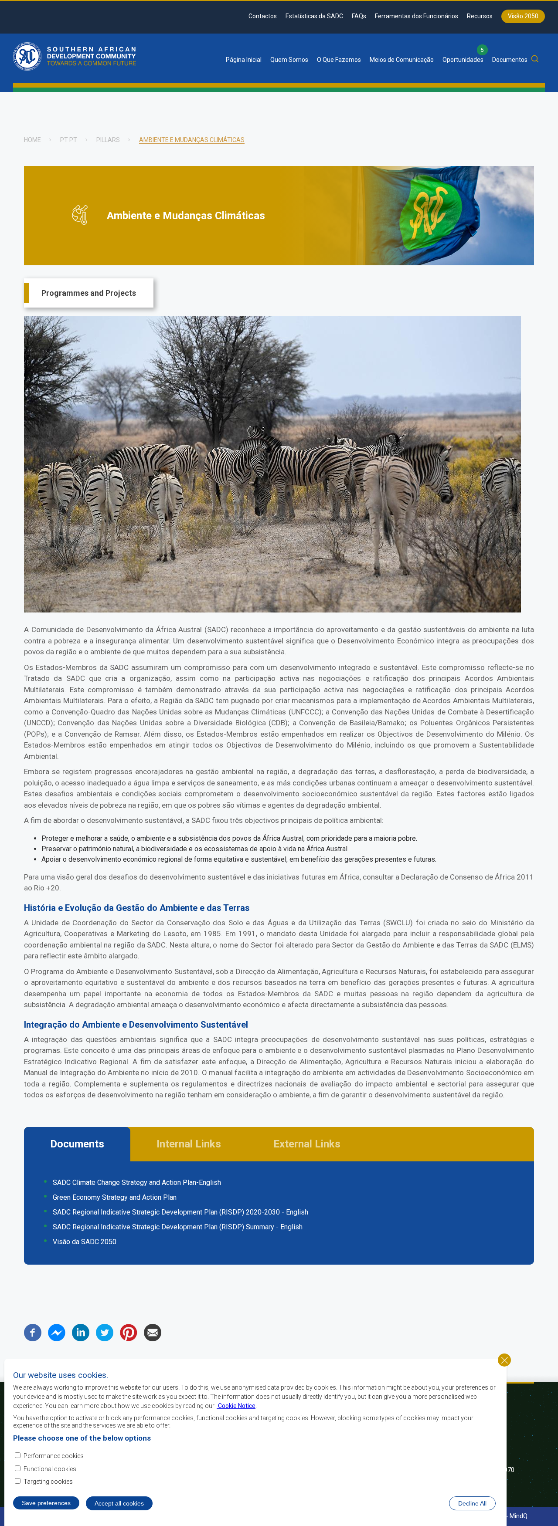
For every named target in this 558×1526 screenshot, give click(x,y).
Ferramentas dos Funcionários (416, 16)
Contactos (262, 16)
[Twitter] (104, 1339)
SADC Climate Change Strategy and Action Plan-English (137, 1182)
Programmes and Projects (88, 293)
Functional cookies (50, 1468)
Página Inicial (244, 59)
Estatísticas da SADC (314, 16)
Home (32, 139)
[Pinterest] (128, 1339)
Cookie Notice (236, 1405)
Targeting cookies (48, 1482)
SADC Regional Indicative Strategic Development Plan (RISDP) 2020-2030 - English (180, 1212)
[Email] (152, 1339)
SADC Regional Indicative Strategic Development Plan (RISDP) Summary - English (178, 1227)
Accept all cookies (119, 1503)
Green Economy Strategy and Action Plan (115, 1197)
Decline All (472, 1503)
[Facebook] (32, 1339)
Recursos (480, 16)
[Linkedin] (80, 1339)
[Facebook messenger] (56, 1339)
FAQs (359, 16)
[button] (272, 610)
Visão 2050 (523, 16)
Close (504, 1360)
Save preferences (46, 1502)
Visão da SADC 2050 (84, 1242)
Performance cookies (54, 1455)
